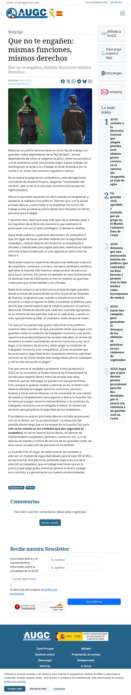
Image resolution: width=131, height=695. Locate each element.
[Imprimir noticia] (90, 82)
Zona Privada (45, 648)
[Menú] (122, 13)
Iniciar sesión (50, 522)
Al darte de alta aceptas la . (33, 592)
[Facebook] (63, 82)
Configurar (59, 688)
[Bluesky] (85, 82)
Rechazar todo (38, 688)
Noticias (15, 32)
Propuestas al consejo (86, 654)
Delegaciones (86, 660)
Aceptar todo (15, 688)
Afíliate (117, 2)
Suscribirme (94, 602)
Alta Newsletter (98, 2)
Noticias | (14, 80)
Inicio (87, 666)
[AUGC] (39, 636)
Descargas (45, 660)
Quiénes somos (45, 654)
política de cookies (15, 681)
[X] (68, 82)
